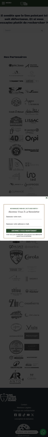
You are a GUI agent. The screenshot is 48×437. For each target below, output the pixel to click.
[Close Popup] (46, 197)
